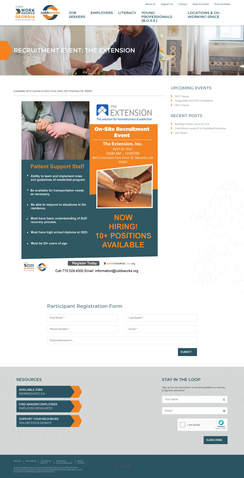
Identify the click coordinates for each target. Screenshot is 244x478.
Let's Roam (181, 132)
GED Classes (182, 96)
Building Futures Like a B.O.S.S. (192, 123)
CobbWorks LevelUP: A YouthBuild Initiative (200, 128)
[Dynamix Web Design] (222, 466)
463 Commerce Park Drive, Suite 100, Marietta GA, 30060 (53, 90)
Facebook (115, 466)
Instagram (128, 466)
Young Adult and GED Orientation (194, 100)
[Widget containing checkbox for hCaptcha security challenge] (202, 424)
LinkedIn (122, 466)
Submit (186, 352)
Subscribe (214, 440)
